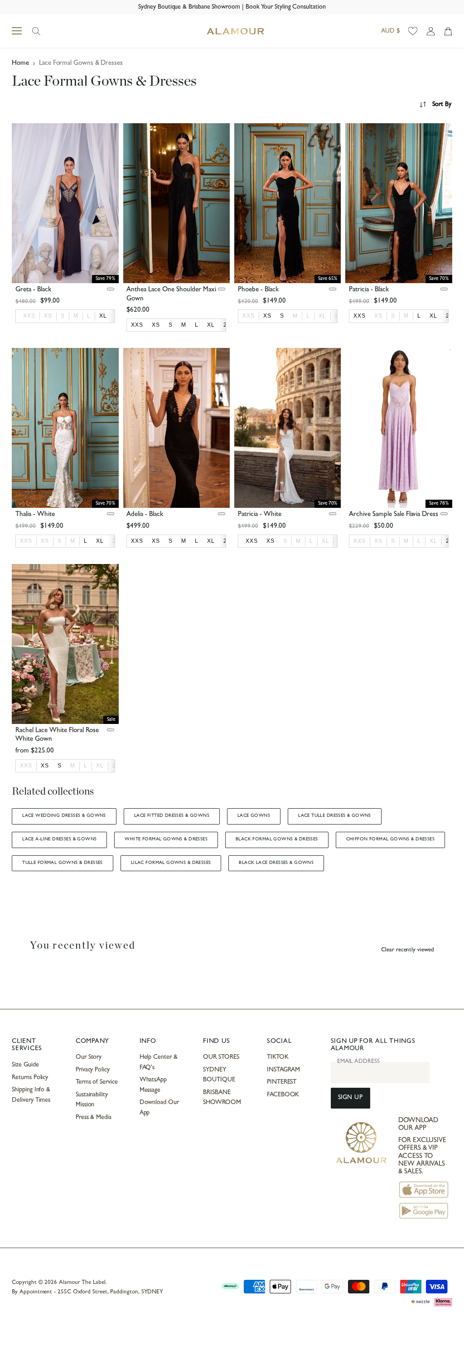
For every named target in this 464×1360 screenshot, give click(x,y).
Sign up (350, 1098)
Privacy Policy (93, 1070)
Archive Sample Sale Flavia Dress (393, 514)
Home (20, 63)
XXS (29, 316)
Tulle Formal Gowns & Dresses (62, 863)
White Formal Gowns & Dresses (166, 839)
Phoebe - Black (258, 290)
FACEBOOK (283, 1095)
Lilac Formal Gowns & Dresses (171, 863)
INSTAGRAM (283, 1070)
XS (48, 316)
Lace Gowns (253, 816)
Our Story (89, 1057)
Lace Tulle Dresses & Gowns (334, 816)
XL (322, 316)
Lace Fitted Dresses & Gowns (171, 816)
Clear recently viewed (407, 950)
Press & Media (93, 1117)
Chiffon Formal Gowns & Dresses (390, 839)
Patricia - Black (369, 290)
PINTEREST (281, 1082)
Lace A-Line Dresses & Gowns (59, 839)
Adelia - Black (144, 514)
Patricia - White (259, 514)
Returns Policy (30, 1078)
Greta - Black (33, 290)
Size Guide (25, 1065)
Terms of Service (97, 1082)
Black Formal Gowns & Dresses (277, 839)
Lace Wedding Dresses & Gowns (64, 816)
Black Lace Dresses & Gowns (276, 863)
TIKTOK (278, 1057)
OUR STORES (221, 1057)
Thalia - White (35, 514)
